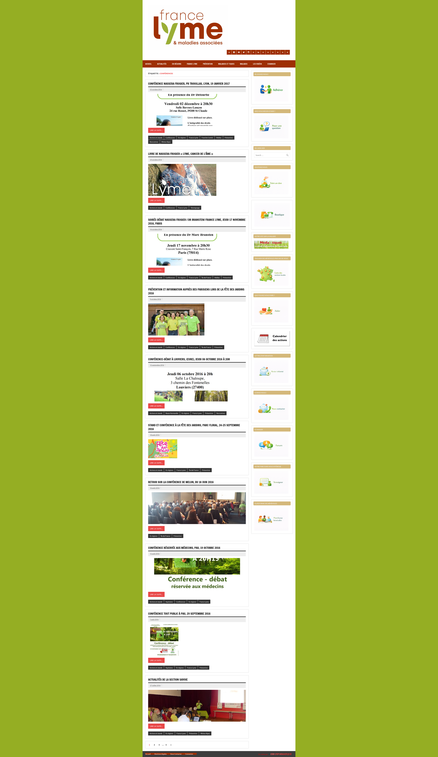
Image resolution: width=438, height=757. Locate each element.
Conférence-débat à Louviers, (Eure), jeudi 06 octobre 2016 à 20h (189, 359)
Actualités (161, 64)
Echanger (271, 64)
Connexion (189, 754)
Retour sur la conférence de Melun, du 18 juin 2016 (181, 482)
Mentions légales (160, 754)
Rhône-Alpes (166, 142)
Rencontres (154, 142)
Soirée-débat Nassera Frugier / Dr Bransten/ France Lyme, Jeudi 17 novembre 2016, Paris (196, 222)
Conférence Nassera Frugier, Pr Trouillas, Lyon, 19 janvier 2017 (189, 84)
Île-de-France (206, 278)
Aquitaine (169, 602)
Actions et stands (156, 138)
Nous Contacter (176, 754)
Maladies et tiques (226, 64)
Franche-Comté (207, 138)
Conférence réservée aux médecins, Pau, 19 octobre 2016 (184, 548)
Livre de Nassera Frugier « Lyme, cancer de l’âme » (180, 154)
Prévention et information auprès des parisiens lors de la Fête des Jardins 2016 (196, 291)
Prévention (208, 64)
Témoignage (195, 208)
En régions (176, 64)
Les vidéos (257, 64)
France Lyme (192, 64)
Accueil (148, 64)
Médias (218, 138)
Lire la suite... (156, 130)
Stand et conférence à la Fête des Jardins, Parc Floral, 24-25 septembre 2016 (194, 427)
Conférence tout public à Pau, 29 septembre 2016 (179, 614)
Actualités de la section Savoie (168, 679)
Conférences (170, 138)
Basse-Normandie (172, 413)
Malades (243, 64)
